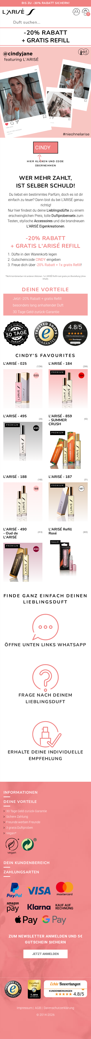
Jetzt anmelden (45, 954)
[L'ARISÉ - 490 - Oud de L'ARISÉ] (22, 555)
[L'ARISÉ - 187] (68, 498)
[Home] (19, 12)
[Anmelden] (76, 12)
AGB (38, 1008)
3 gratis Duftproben (19, 827)
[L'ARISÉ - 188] (22, 498)
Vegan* (11, 833)
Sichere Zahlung (17, 816)
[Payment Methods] (46, 903)
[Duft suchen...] (86, 22)
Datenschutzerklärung (59, 1008)
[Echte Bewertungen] (66, 988)
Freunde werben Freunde (23, 822)
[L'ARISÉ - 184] (68, 385)
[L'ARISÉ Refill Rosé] (68, 555)
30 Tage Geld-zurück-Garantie (26, 811)
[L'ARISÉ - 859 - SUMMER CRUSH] (68, 442)
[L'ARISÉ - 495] (22, 442)
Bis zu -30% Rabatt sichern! (46, 3)
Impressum (25, 1008)
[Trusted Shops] (13, 989)
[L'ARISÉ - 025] (22, 385)
